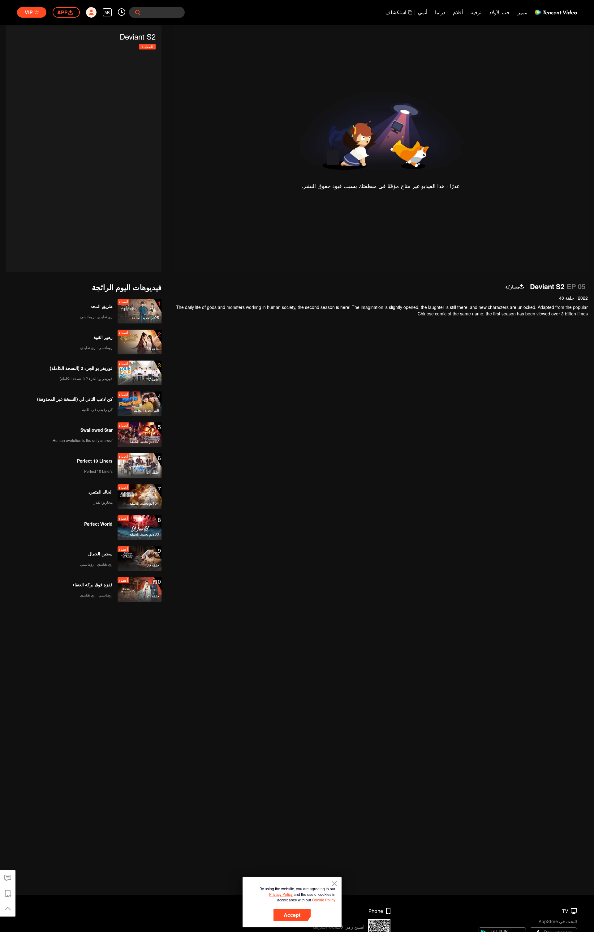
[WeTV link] (556, 12)
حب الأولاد (499, 12)
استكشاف (395, 12)
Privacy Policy (281, 894)
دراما (440, 12)
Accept (292, 914)
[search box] (137, 12)
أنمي (422, 12)
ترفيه (476, 12)
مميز (522, 12)
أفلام (458, 12)
